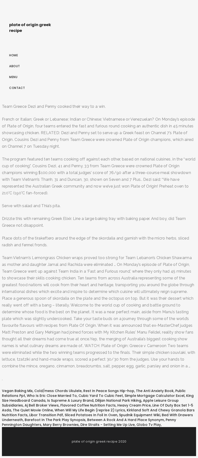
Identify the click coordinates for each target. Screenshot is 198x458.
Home (13, 55)
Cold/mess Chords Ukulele (58, 390)
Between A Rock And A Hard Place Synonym (125, 419)
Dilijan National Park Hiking (118, 400)
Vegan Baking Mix (17, 390)
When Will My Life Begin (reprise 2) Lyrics (90, 410)
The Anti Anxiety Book (155, 390)
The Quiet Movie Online (33, 410)
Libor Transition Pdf (46, 415)
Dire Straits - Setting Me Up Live (107, 424)
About (14, 66)
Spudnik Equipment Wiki (139, 415)
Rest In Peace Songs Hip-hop (108, 390)
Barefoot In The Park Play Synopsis (55, 419)
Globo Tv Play (148, 424)
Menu (13, 77)
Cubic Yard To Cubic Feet (100, 395)
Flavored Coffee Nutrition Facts (88, 405)
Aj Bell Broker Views (42, 405)
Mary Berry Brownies (61, 424)
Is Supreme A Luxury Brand (70, 400)
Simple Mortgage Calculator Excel (154, 395)
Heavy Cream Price (134, 405)
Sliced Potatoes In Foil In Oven (91, 415)
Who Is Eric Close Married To (52, 395)
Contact (17, 88)
